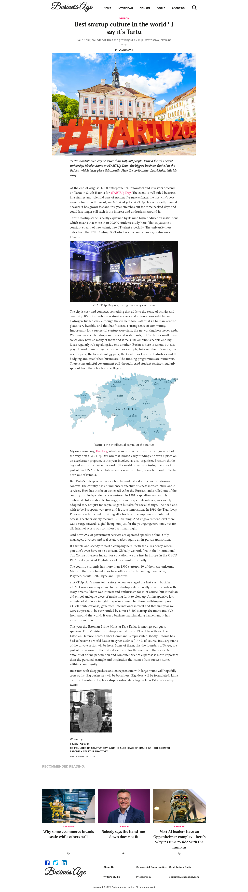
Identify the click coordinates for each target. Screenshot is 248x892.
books (161, 8)
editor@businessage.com (184, 876)
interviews (125, 8)
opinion (145, 8)
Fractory (101, 451)
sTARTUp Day (120, 193)
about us (178, 8)
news (107, 8)
